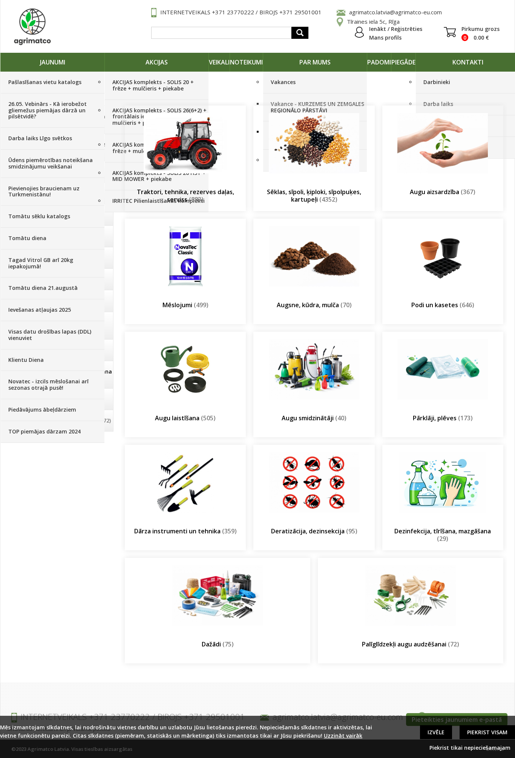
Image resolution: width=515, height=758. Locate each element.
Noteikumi (246, 62)
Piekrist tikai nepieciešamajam (469, 747)
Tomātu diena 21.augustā (43, 287)
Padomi (379, 62)
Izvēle (436, 732)
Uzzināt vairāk (343, 735)
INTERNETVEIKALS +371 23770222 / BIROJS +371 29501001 (241, 12)
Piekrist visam (487, 732)
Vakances (283, 82)
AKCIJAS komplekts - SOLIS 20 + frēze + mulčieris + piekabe (153, 85)
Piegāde (403, 62)
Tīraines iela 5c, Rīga (373, 21)
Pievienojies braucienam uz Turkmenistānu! (44, 191)
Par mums (315, 62)
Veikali (219, 62)
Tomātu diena (27, 238)
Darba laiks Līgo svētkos (40, 138)
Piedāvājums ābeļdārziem (42, 409)
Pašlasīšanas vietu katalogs (44, 82)
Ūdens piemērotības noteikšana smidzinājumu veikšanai (50, 163)
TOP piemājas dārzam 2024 (44, 431)
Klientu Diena (26, 359)
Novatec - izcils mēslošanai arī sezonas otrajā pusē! (48, 384)
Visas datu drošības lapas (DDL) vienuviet (49, 334)
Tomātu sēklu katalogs (39, 216)
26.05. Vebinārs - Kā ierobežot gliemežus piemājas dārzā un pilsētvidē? (47, 110)
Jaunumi (52, 62)
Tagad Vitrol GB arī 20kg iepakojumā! (40, 263)
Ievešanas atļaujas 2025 (39, 309)
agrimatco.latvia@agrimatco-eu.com (395, 12)
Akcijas (157, 62)
